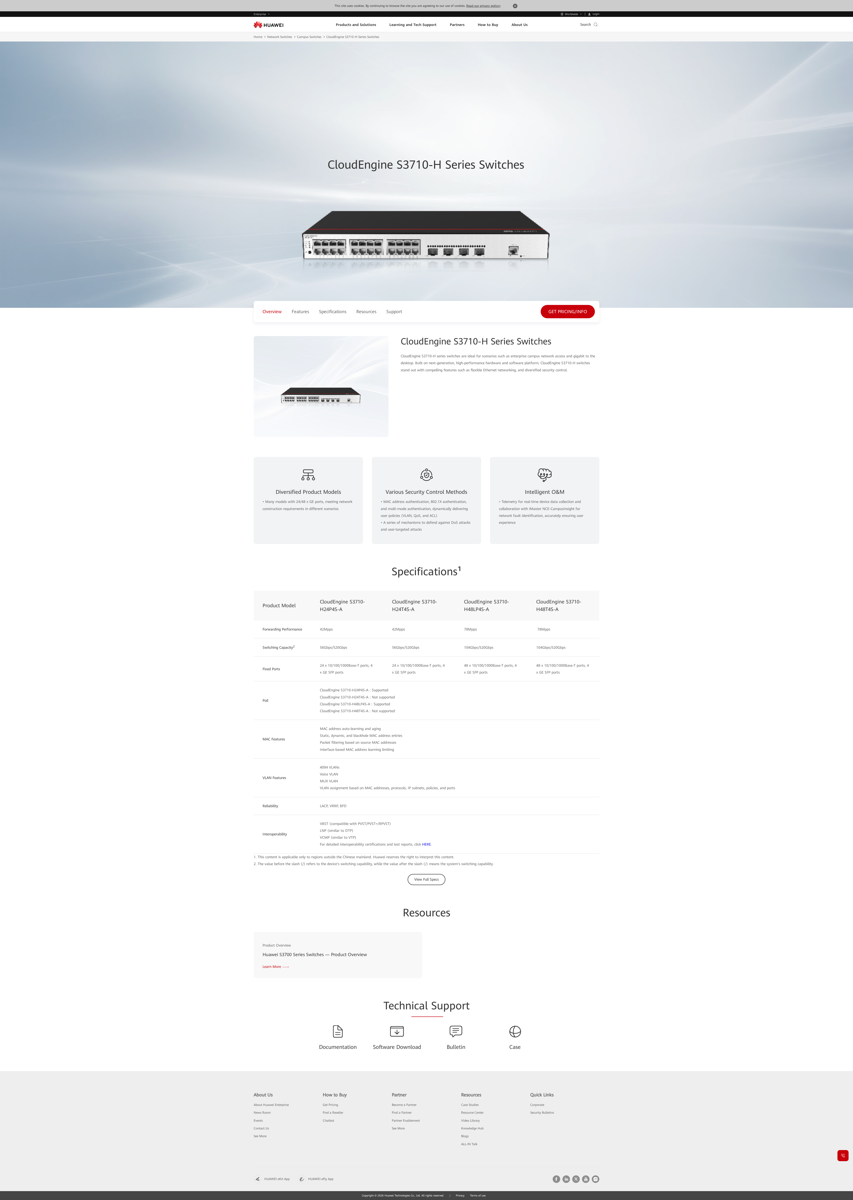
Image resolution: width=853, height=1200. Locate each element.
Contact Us (261, 1128)
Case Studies (470, 1105)
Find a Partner (402, 1112)
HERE (426, 844)
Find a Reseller (333, 1112)
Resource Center (472, 1112)
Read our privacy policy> (483, 6)
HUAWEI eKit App (277, 1179)
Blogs (465, 1136)
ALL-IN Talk (469, 1144)
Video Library (470, 1120)
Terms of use (478, 1195)
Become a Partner (404, 1105)
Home (258, 37)
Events (258, 1120)
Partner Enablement (406, 1120)
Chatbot (328, 1120)
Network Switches (279, 37)
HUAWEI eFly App (320, 1179)
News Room (262, 1112)
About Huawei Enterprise (271, 1105)
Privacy (460, 1195)
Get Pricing (330, 1105)
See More (260, 1136)
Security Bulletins (542, 1112)
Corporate (537, 1105)
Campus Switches (309, 37)
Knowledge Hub (472, 1128)
